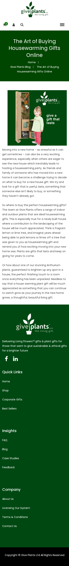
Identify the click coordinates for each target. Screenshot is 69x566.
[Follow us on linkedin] (15, 359)
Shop (5, 390)
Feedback (8, 467)
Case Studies (10, 458)
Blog (5, 449)
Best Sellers (9, 408)
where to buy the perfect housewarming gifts (35, 205)
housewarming (24, 168)
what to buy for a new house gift (27, 182)
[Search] (22, 24)
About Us (8, 499)
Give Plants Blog (20, 67)
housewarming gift (40, 242)
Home (32, 62)
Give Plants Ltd (30, 555)
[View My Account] (13, 25)
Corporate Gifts (12, 399)
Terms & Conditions (15, 517)
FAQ (4, 440)
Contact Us (9, 526)
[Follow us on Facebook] (6, 359)
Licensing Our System (16, 508)
